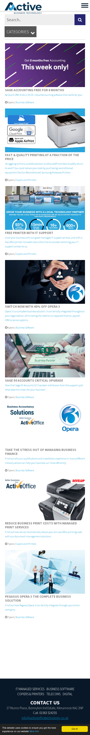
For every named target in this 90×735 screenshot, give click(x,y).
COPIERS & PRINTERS (30, 694)
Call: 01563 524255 (45, 713)
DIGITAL (68, 694)
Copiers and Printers (26, 180)
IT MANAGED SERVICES (30, 689)
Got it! (75, 728)
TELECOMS (54, 694)
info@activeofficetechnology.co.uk (45, 718)
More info (34, 731)
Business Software (25, 102)
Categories (21, 32)
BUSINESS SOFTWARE (60, 689)
